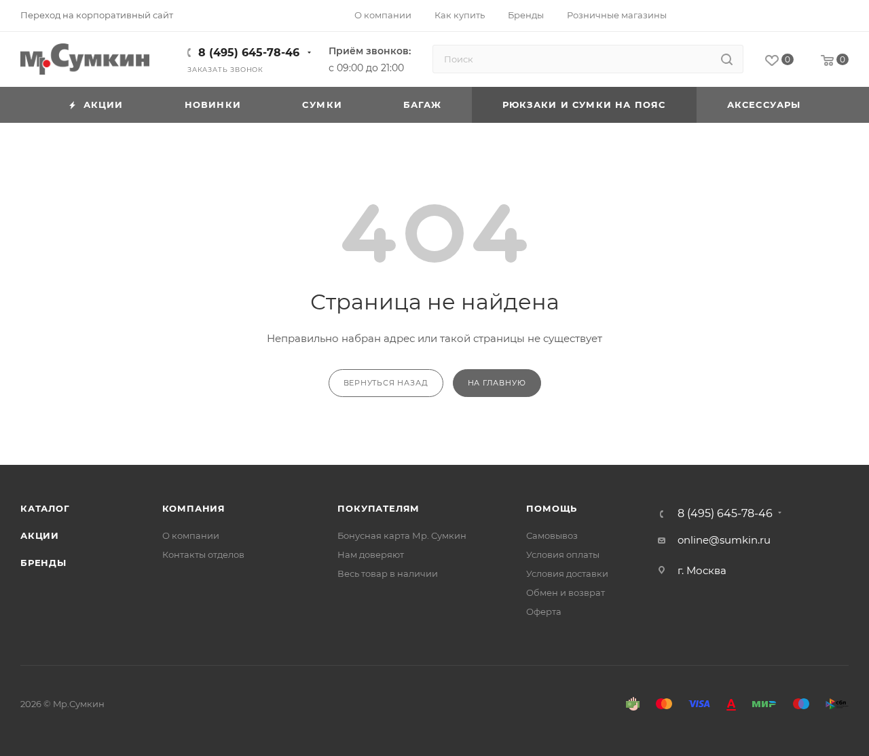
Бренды (43, 562)
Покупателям (378, 508)
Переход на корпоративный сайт (96, 15)
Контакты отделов (203, 554)
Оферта (543, 611)
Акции (39, 535)
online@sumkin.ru (724, 539)
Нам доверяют (370, 554)
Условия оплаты (562, 554)
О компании (190, 535)
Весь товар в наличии (387, 573)
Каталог (45, 508)
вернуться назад (386, 383)
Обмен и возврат (565, 592)
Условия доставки (567, 573)
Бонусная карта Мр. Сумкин (401, 535)
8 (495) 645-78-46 (248, 52)
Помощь (551, 508)
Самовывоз (552, 535)
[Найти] (726, 59)
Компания (193, 508)
